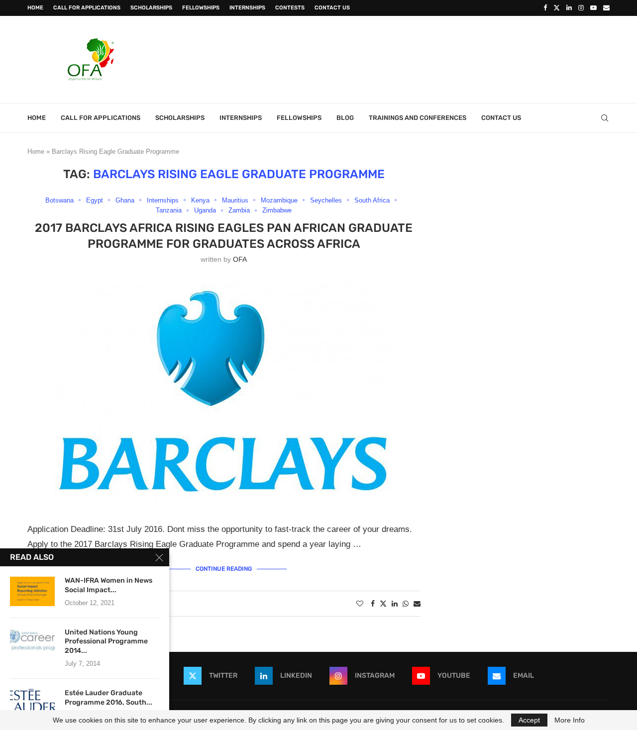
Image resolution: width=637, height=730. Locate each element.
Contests (290, 7)
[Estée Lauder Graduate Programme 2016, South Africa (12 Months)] (32, 704)
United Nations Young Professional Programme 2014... (106, 641)
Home (35, 7)
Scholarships (151, 7)
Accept (529, 720)
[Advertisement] (428, 58)
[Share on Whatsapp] (406, 604)
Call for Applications (86, 7)
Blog (345, 117)
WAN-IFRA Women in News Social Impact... (108, 585)
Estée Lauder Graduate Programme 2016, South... (108, 698)
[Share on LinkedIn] (395, 604)
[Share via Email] (417, 604)
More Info (569, 720)
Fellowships (200, 7)
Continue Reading (224, 568)
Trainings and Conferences (417, 117)
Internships (247, 7)
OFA (240, 259)
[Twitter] (556, 8)
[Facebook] (545, 8)
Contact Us (332, 7)
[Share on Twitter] (383, 603)
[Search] (605, 118)
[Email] (606, 8)
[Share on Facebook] (373, 604)
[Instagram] (581, 8)
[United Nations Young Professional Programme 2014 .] (32, 643)
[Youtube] (593, 8)
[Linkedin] (569, 8)
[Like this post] (359, 604)
